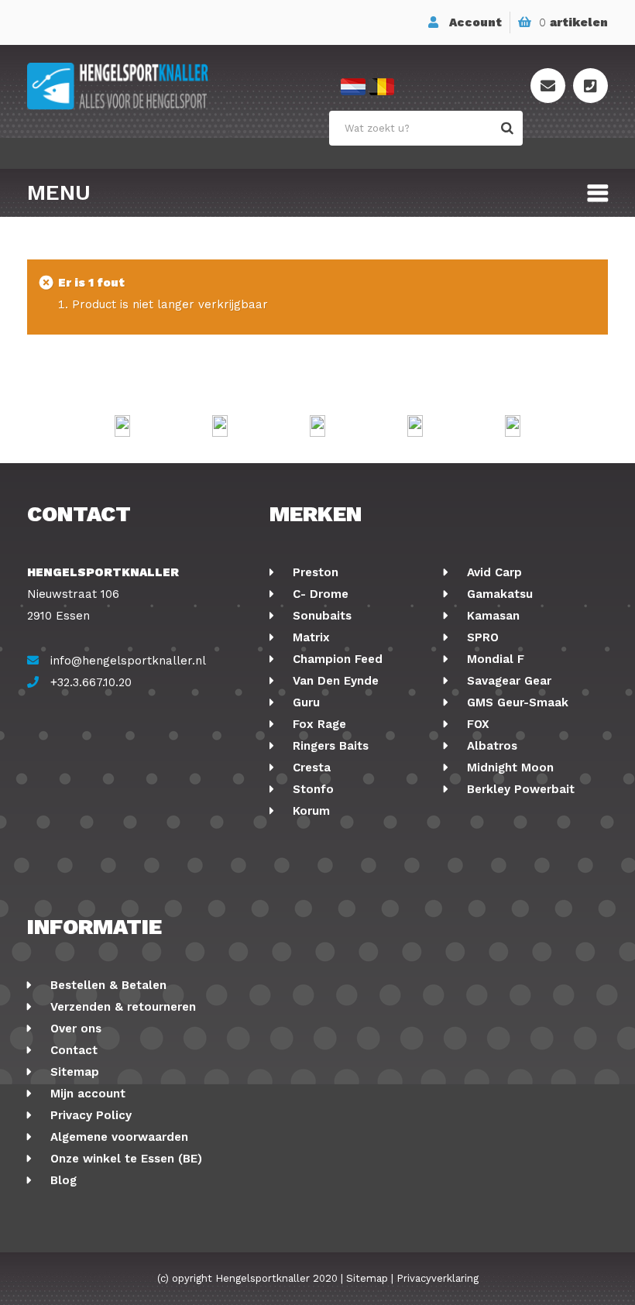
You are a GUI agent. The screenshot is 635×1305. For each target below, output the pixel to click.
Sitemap (72, 1072)
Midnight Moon (508, 767)
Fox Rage (317, 724)
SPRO (481, 637)
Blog (61, 1180)
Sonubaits (320, 616)
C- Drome (318, 594)
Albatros (490, 746)
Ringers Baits (329, 746)
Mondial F (493, 659)
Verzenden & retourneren (121, 1007)
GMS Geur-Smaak (515, 702)
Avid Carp (492, 572)
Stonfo (311, 789)
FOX (476, 724)
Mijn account (85, 1094)
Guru (304, 702)
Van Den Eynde (334, 681)
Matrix (309, 637)
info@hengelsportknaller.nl (128, 661)
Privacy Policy (89, 1115)
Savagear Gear (507, 681)
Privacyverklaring (437, 1278)
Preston (313, 572)
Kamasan (491, 616)
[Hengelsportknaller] (172, 86)
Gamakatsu (498, 594)
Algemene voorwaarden (117, 1137)
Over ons (73, 1028)
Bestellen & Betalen (106, 985)
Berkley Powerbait (519, 789)
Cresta (310, 767)
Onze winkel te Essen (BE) (124, 1159)
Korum (309, 811)
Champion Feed (336, 659)
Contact (72, 1050)
